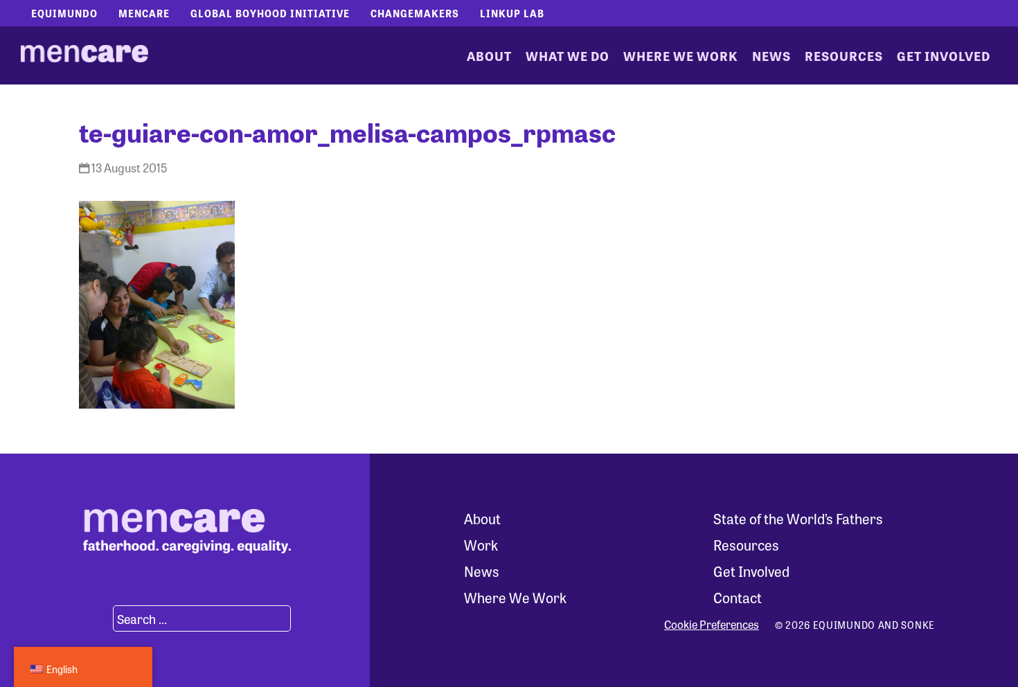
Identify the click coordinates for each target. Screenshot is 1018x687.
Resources (844, 55)
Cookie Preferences (711, 625)
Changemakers (414, 13)
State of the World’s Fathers (798, 518)
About (489, 55)
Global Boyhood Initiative (270, 13)
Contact (737, 597)
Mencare (144, 13)
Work (481, 545)
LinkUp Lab (512, 13)
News (771, 55)
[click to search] (96, 618)
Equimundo (64, 13)
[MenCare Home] (84, 55)
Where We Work (680, 55)
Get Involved (943, 55)
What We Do (567, 55)
